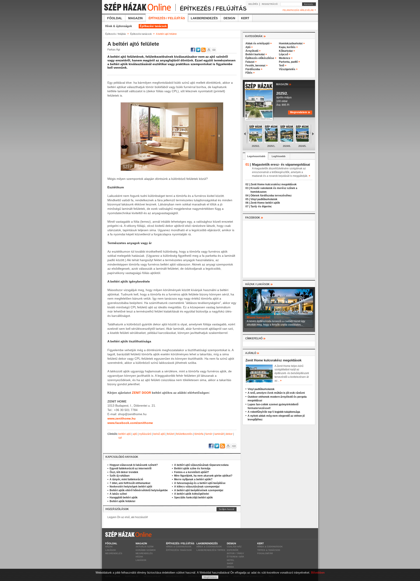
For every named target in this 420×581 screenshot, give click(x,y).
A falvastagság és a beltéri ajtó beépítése (200, 483)
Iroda (230, 567)
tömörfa (198, 433)
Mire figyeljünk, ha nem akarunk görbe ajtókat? (203, 475)
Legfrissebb (278, 156)
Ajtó (249, 47)
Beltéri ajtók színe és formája (192, 468)
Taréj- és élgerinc (261, 206)
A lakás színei (118, 493)
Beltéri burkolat (256, 54)
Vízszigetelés (288, 69)
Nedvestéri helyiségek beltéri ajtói (131, 486)
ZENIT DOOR (141, 392)
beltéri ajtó (124, 433)
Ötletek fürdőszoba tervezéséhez (271, 195)
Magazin (135, 18)
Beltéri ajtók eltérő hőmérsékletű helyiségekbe (139, 490)
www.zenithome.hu (121, 418)
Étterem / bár (235, 556)
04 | (247, 195)
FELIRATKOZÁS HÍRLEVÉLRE (299, 10)
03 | (247, 188)
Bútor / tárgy (235, 553)
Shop (230, 563)
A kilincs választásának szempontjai (196, 486)
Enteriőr (232, 550)
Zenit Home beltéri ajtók (265, 202)
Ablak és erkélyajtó (258, 43)
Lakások (110, 550)
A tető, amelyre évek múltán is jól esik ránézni (276, 392)
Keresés (307, 4)
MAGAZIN (283, 84)
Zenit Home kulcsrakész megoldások (273, 184)
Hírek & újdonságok (118, 26)
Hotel (230, 560)
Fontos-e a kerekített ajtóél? (191, 472)
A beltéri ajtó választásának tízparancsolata (201, 465)
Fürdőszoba (253, 69)
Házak (109, 546)
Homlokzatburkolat (292, 43)
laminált (219, 433)
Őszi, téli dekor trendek (124, 472)
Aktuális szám (144, 546)
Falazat (251, 61)
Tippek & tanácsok (268, 550)
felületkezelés (184, 433)
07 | (247, 206)
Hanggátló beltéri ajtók (124, 497)
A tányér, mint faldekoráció (126, 479)
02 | (247, 184)
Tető (282, 65)
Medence (285, 58)
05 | (247, 199)
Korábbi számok (146, 550)
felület (170, 433)
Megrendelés (113, 553)
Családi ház (234, 546)
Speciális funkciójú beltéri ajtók (193, 497)
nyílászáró (145, 433)
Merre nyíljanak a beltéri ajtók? (193, 479)
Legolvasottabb (256, 156)
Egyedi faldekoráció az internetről (130, 468)
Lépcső (284, 54)
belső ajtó (159, 433)
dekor (229, 433)
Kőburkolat (287, 50)
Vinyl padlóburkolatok (263, 199)
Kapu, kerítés (288, 47)
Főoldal (114, 18)
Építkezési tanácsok (153, 26)
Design (229, 18)
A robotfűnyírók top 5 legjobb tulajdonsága (274, 411)
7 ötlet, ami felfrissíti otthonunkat (130, 483)
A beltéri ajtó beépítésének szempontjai (198, 490)
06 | (247, 202)
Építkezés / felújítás (167, 18)
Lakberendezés (204, 18)
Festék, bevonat (256, 65)
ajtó (135, 433)
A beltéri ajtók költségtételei (191, 493)
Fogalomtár (265, 553)
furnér (208, 433)
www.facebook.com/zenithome (130, 423)
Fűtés (250, 72)
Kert (245, 18)
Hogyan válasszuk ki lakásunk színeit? (134, 465)
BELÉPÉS (253, 4)
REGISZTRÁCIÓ (270, 4)
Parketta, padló (289, 61)
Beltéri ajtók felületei (122, 501)
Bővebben (318, 572)
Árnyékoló (253, 50)
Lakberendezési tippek (210, 550)
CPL (120, 437)
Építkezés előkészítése (260, 58)
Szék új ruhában (120, 475)
